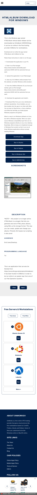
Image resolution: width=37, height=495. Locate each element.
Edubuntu (18, 355)
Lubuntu (18, 377)
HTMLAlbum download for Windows (18, 19)
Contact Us (10, 448)
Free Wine (25, 316)
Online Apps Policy (12, 460)
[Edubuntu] (19, 348)
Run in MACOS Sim (18, 160)
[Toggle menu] (2, 3)
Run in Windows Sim (18, 154)
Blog (8, 451)
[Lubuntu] (19, 370)
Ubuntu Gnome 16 (18, 333)
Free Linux (13, 316)
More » (18, 389)
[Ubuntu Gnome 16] (19, 326)
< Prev (14, 287)
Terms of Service (12, 466)
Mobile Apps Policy (13, 463)
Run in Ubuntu (18, 142)
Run (18, 338)
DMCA (9, 469)
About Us (10, 445)
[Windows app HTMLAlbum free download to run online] (9, 31)
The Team (10, 442)
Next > (23, 287)
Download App (18, 137)
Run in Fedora (18, 148)
